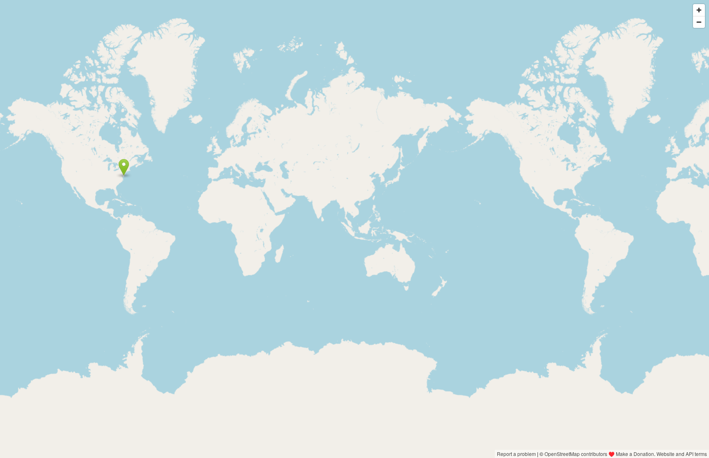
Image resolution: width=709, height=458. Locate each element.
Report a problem (516, 453)
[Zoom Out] (699, 22)
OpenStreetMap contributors (575, 453)
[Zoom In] (699, 10)
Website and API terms (681, 453)
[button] (124, 167)
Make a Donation (635, 453)
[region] (354, 229)
